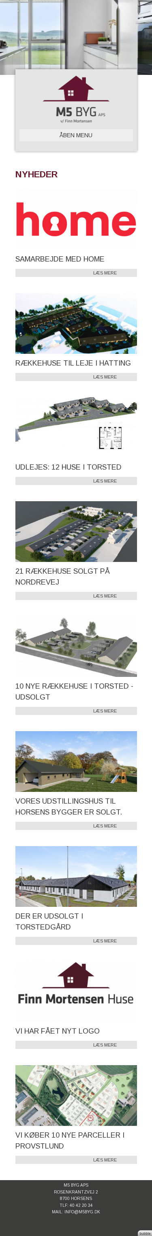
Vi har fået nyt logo (57, 1031)
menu (76, 135)
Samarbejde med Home (60, 259)
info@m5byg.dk (82, 1212)
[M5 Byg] (76, 99)
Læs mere (105, 272)
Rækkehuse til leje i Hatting (73, 363)
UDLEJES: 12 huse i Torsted (68, 467)
